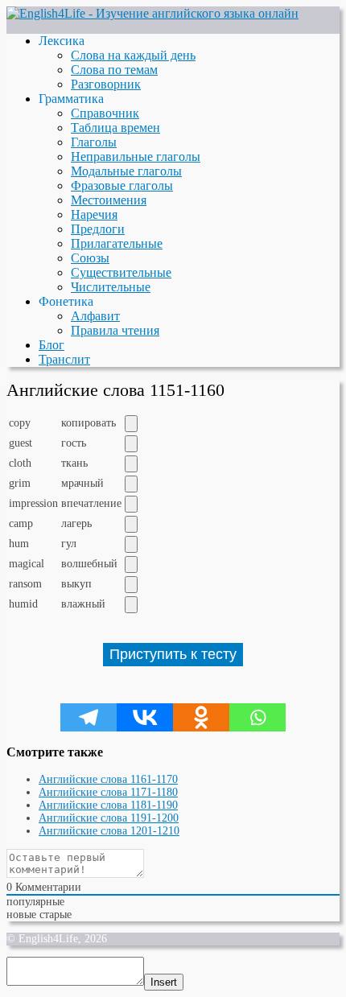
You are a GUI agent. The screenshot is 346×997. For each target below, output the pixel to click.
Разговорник (106, 84)
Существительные (121, 272)
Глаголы (94, 142)
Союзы (90, 258)
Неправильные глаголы (135, 156)
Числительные (110, 287)
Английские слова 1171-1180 (108, 792)
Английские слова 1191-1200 (109, 818)
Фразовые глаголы (122, 185)
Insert (163, 982)
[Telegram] (88, 717)
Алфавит (95, 316)
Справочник (105, 113)
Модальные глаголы (126, 171)
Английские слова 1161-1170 (108, 779)
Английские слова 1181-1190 (108, 805)
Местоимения (108, 200)
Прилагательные (117, 243)
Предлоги (98, 229)
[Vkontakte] (145, 717)
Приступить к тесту (173, 654)
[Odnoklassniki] (201, 717)
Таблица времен (115, 127)
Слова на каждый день (133, 55)
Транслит (64, 359)
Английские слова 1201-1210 (109, 831)
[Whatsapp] (257, 717)
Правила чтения (115, 330)
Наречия (94, 214)
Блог (51, 345)
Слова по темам (114, 69)
